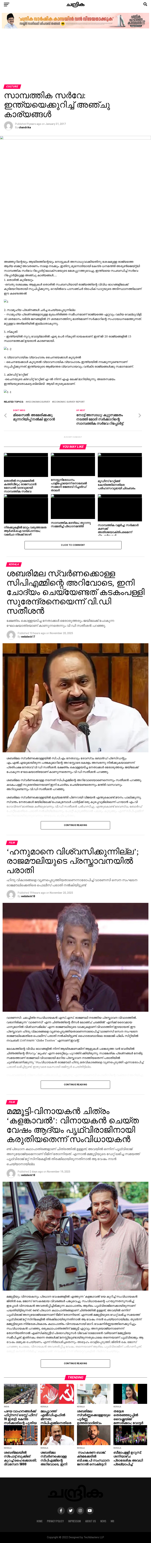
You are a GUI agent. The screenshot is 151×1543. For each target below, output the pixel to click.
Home (40, 1521)
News (103, 1521)
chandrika (25, 127)
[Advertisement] (75, 57)
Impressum (74, 1521)
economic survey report (69, 402)
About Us (90, 1521)
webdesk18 (28, 896)
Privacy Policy (55, 1521)
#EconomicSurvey (38, 402)
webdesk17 (28, 636)
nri (112, 1521)
